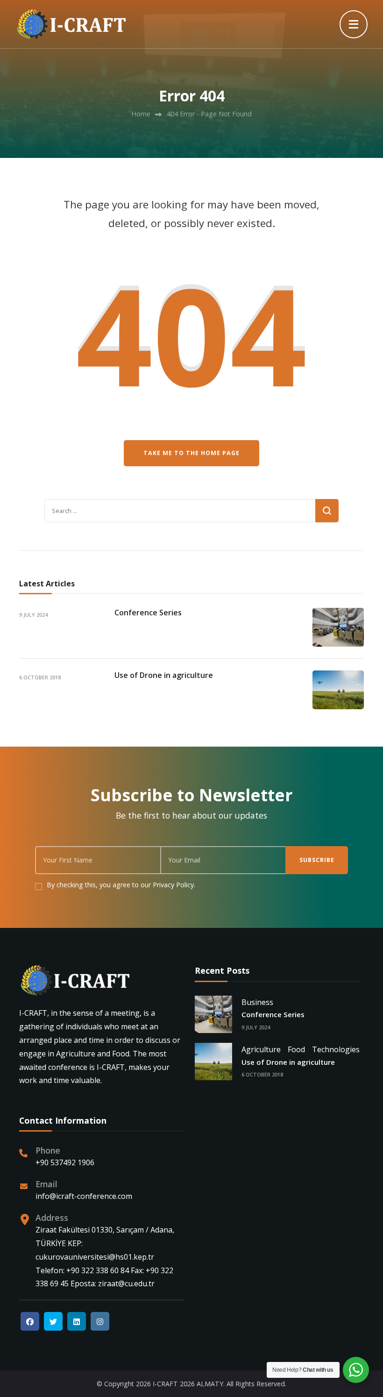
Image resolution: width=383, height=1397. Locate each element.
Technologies (336, 1049)
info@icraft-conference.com (83, 1196)
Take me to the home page (191, 453)
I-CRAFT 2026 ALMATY (188, 1384)
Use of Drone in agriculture (163, 675)
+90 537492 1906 (64, 1162)
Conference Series (148, 612)
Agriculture (261, 1049)
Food (296, 1049)
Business (257, 1002)
